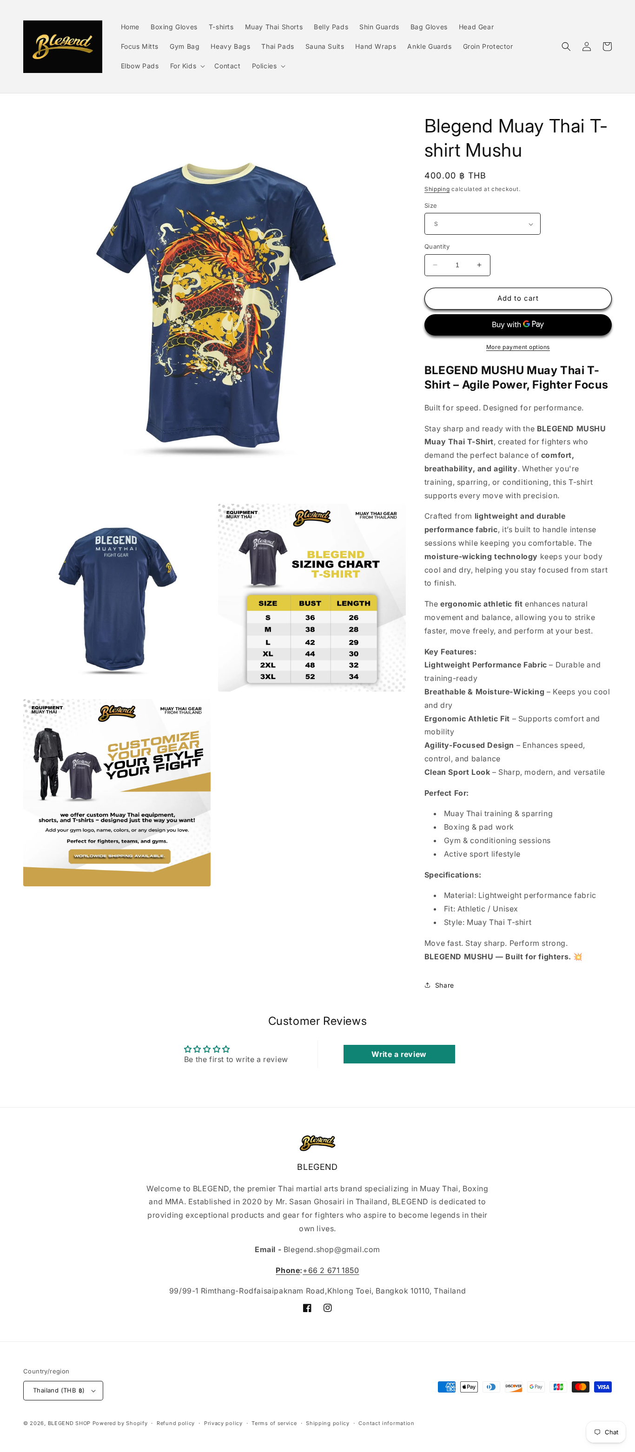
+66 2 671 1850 (331, 1270)
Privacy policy (223, 1423)
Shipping (437, 188)
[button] (187, 66)
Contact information (386, 1423)
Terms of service (274, 1423)
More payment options (518, 346)
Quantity (437, 246)
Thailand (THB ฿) (59, 1390)
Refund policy (176, 1423)
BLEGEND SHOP (70, 1423)
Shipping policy (328, 1423)
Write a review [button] (398, 1054)
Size (430, 205)
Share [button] (444, 985)
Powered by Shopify (120, 1423)
